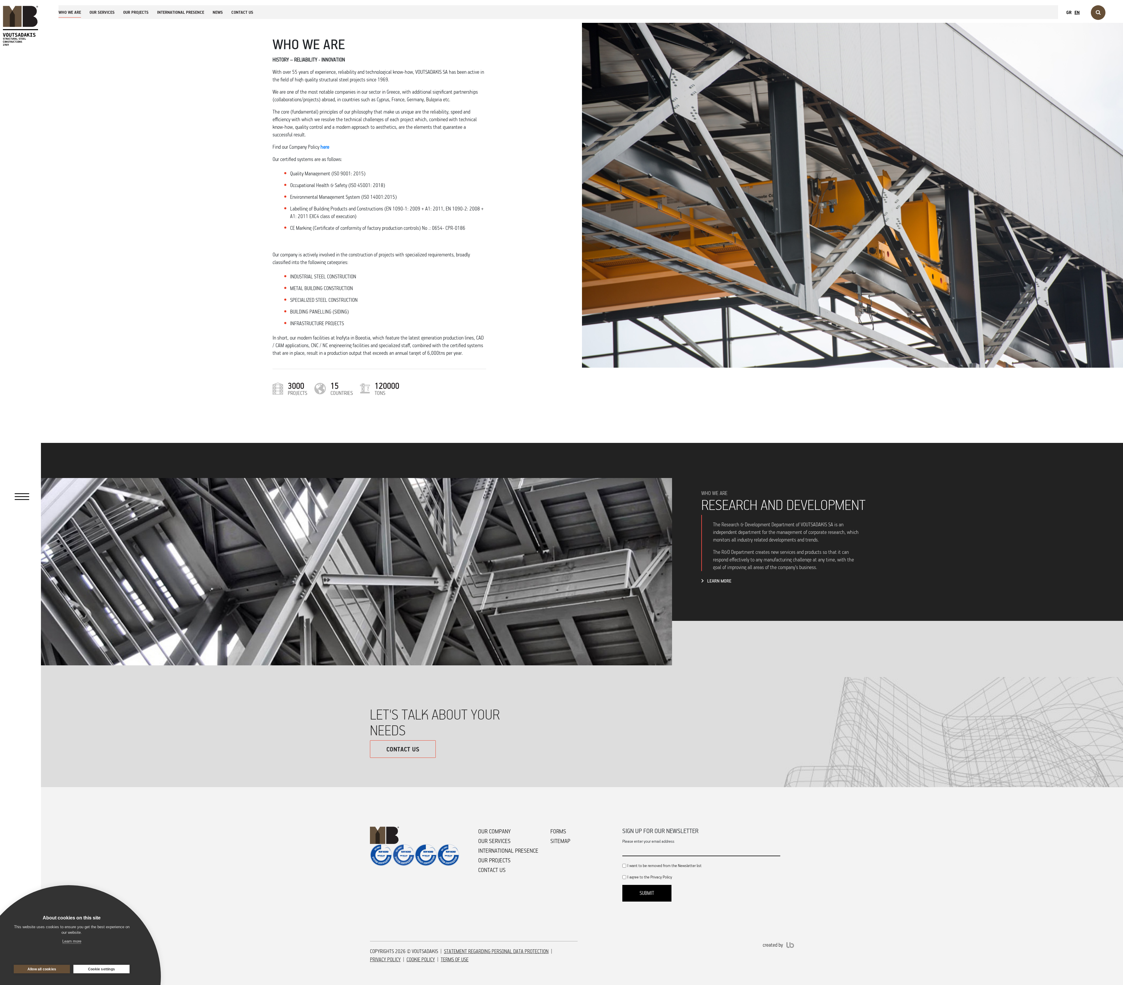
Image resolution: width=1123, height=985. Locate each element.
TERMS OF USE (455, 959)
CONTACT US (242, 12)
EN (1077, 12)
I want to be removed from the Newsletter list (664, 865)
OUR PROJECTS (136, 12)
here (325, 147)
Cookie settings (101, 969)
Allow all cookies (41, 969)
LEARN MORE (719, 581)
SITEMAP (560, 841)
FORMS (558, 831)
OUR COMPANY (494, 831)
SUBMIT (647, 893)
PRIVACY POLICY (385, 959)
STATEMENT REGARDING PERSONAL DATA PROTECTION (496, 951)
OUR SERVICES (102, 12)
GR (1069, 12)
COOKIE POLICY (421, 959)
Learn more (71, 941)
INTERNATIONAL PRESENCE (180, 12)
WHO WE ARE (69, 12)
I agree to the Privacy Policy (649, 877)
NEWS (218, 12)
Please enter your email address (648, 841)
